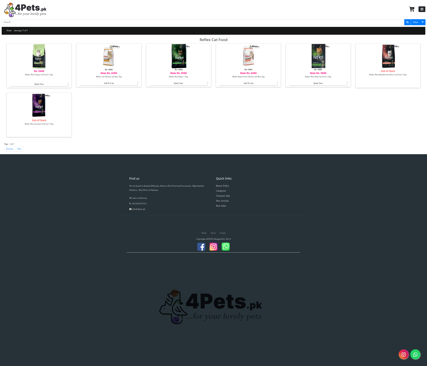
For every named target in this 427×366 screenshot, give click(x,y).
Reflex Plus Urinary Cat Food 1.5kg (39, 75)
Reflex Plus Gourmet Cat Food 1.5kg (39, 124)
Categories (221, 191)
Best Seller (221, 206)
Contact (223, 233)
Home (9, 30)
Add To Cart (109, 83)
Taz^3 (228, 239)
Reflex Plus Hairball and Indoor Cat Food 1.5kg (387, 75)
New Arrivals (222, 201)
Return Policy (222, 186)
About (213, 233)
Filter (415, 22)
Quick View (39, 84)
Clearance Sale (223, 196)
